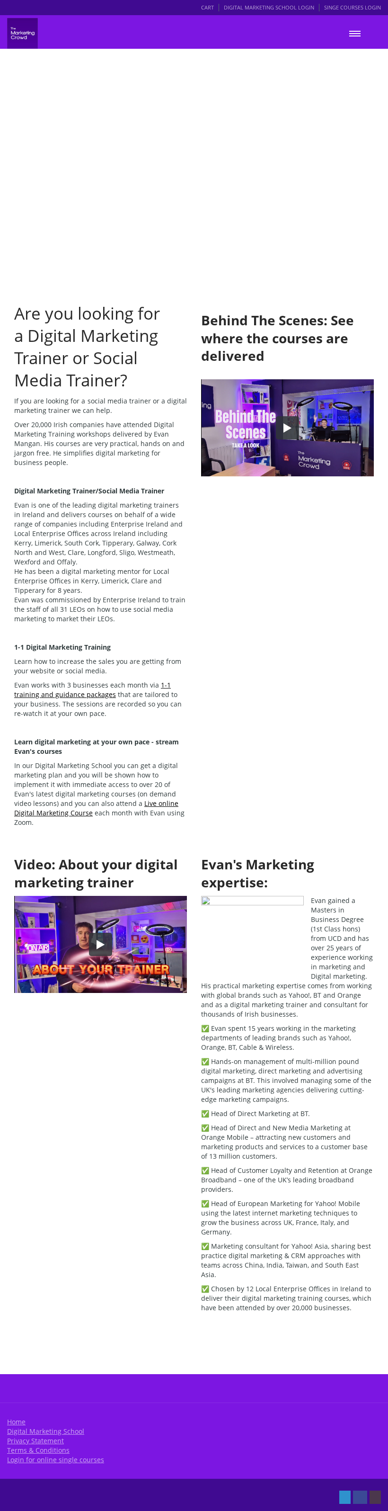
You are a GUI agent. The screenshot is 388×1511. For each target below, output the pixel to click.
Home (16, 1421)
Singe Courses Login (352, 7)
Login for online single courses (55, 1459)
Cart (207, 7)
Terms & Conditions (38, 1450)
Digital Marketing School (45, 1431)
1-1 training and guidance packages (92, 689)
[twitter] (345, 1497)
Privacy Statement (35, 1440)
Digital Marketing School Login (269, 7)
